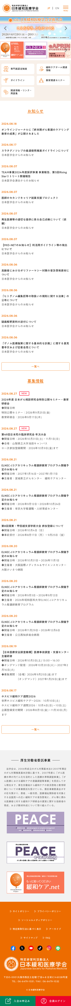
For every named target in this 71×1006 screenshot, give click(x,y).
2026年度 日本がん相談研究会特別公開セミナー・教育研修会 (35, 401)
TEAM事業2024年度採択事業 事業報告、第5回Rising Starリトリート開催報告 (34, 174)
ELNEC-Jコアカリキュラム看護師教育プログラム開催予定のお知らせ (35, 467)
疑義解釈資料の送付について (19, 321)
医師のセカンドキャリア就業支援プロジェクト (29, 198)
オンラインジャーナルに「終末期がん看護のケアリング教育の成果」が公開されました (35, 131)
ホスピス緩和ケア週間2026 (18, 696)
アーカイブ (55, 929)
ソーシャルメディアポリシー (36, 920)
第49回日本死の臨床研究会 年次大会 (23, 434)
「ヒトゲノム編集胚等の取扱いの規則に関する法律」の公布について (35, 298)
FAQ (48, 938)
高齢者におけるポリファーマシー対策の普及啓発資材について (35, 272)
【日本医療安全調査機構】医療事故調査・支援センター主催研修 (35, 654)
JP (48, 8)
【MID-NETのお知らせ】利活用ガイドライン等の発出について (34, 247)
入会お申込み (22, 1001)
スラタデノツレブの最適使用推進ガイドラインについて (35, 150)
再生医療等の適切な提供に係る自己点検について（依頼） (34, 221)
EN (57, 8)
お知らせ (35, 111)
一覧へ (35, 366)
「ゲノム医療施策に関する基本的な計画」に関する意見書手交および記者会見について (35, 345)
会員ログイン (57, 1001)
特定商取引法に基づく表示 (27, 929)
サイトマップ (30, 938)
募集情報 (35, 381)
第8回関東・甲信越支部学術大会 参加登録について (32, 526)
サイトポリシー (21, 911)
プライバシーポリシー (49, 911)
